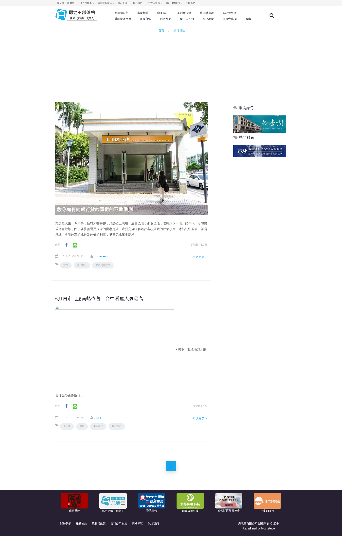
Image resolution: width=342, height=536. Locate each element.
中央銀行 (98, 426)
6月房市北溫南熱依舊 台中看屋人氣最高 (99, 298)
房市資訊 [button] (123, 3)
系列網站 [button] (138, 3)
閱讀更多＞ (200, 257)
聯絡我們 (153, 523)
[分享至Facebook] (66, 245)
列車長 (98, 417)
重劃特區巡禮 (122, 18)
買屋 (82, 426)
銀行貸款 (82, 265)
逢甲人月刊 (187, 18)
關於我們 (65, 523)
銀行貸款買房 (103, 265)
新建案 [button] (71, 3)
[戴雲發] (259, 151)
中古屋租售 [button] (154, 3)
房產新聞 (142, 12)
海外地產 (208, 18)
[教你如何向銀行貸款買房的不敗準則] (131, 158)
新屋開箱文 (121, 12)
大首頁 (60, 3)
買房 (65, 265)
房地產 (66, 426)
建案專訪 (162, 12)
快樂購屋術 (207, 12)
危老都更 (165, 18)
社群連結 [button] (191, 3)
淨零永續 (145, 18)
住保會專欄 (230, 18)
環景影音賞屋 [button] (105, 3)
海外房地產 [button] (86, 3)
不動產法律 (184, 12)
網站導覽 (137, 523)
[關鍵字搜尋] (271, 15)
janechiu (101, 256)
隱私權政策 (99, 523)
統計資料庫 (230, 12)
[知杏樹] (259, 123)
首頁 (160, 30)
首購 (248, 18)
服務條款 (81, 523)
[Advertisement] (171, 64)
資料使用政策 (118, 523)
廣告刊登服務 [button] (173, 3)
